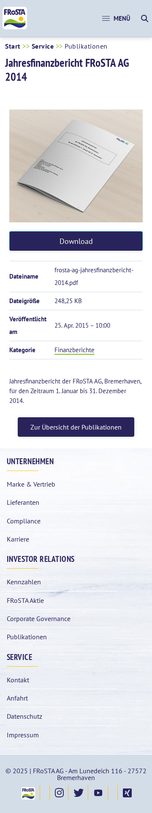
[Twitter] (78, 792)
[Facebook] (44, 792)
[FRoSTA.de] (28, 792)
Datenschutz (24, 716)
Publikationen (27, 636)
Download (76, 241)
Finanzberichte (74, 350)
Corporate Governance (39, 618)
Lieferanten (23, 502)
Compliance (24, 521)
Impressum (23, 735)
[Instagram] (59, 792)
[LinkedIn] (112, 792)
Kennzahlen (24, 582)
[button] (116, 18)
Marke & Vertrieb (31, 484)
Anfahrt (17, 698)
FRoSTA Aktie (25, 600)
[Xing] (127, 792)
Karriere (18, 539)
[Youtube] (98, 792)
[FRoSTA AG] (14, 27)
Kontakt (18, 680)
